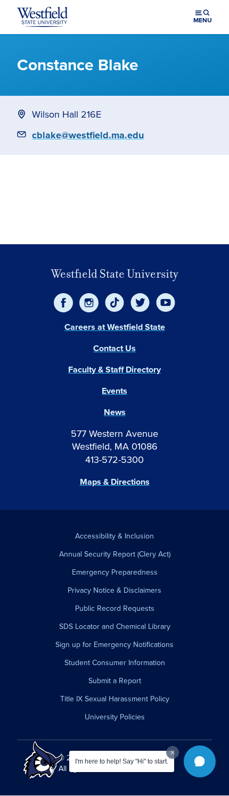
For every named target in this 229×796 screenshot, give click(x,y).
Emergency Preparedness (115, 572)
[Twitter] (140, 302)
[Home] (42, 17)
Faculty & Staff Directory (114, 369)
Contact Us (114, 348)
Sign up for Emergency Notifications (114, 644)
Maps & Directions (115, 482)
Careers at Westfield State (114, 327)
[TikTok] (114, 302)
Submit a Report (114, 680)
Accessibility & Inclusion (114, 536)
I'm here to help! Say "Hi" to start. (121, 761)
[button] (200, 761)
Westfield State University (114, 273)
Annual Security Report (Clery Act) (114, 554)
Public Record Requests (114, 608)
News (115, 412)
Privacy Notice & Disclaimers (114, 590)
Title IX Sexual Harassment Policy (114, 698)
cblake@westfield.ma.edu (88, 135)
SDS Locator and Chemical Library (114, 626)
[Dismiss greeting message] (172, 752)
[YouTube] (165, 302)
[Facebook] (63, 302)
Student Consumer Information (114, 662)
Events (114, 391)
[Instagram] (89, 302)
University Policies (115, 717)
